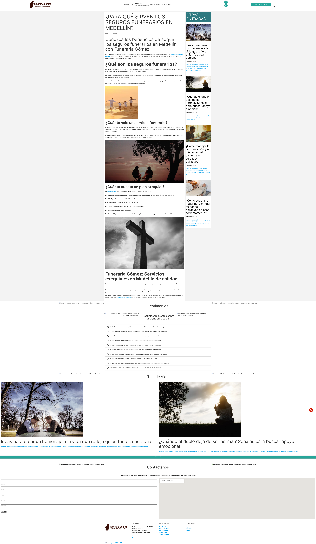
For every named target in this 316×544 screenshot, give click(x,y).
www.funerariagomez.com (123, 297)
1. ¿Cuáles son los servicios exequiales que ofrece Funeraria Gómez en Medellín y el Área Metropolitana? (137, 327)
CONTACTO (167, 4)
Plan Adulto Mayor (164, 529)
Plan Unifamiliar (163, 530)
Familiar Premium (164, 534)
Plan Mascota (162, 527)
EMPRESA (152, 4)
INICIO (126, 4)
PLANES (130, 4)
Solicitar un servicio (261, 4)
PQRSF (158, 4)
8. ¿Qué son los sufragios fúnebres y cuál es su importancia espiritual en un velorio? (132, 359)
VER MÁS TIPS (158, 457)
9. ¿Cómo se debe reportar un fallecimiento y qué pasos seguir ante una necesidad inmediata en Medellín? (138, 363)
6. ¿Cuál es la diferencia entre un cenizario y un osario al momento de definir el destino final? (134, 350)
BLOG (162, 4)
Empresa (188, 527)
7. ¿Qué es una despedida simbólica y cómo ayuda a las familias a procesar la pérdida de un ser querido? (137, 354)
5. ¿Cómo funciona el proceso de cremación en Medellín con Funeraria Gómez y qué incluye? (134, 345)
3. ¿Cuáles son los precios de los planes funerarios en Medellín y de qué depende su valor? (133, 336)
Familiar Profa (163, 532)
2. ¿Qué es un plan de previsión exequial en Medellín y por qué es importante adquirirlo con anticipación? (137, 332)
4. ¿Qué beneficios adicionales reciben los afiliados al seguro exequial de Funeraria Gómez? (134, 341)
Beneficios (189, 529)
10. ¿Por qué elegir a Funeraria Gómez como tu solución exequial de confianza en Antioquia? (134, 368)
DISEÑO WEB (118, 543)
